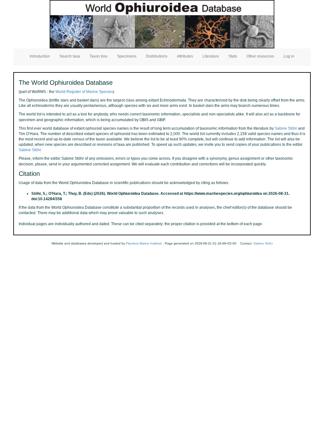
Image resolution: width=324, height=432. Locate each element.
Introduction (40, 56)
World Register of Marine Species (84, 91)
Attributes (185, 56)
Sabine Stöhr (286, 128)
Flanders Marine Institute (144, 243)
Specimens (126, 56)
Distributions (156, 56)
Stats (232, 56)
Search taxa (69, 56)
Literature (210, 56)
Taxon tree (99, 56)
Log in (289, 56)
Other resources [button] (260, 56)
